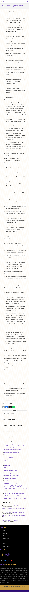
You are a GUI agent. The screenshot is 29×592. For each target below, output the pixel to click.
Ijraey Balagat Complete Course (11, 475)
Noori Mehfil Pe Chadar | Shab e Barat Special (14, 512)
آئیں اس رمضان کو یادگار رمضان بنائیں (13, 486)
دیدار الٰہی (6, 460)
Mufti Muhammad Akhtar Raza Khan (12, 425)
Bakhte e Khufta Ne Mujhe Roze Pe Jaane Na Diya (15, 508)
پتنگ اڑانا (6, 467)
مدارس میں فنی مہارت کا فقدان (11, 480)
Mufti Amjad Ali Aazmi (8, 413)
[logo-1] (2, 1)
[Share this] (6, 407)
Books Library (6, 538)
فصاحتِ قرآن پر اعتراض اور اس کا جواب (13, 495)
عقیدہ (5, 462)
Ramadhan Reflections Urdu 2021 (12, 452)
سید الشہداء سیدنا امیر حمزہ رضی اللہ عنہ (14, 493)
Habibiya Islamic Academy (10, 470)
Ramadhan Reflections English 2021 (12, 449)
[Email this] (3, 407)
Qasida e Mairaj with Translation (10, 520)
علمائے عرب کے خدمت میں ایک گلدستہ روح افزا (15, 498)
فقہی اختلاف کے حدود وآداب (10, 483)
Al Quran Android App (9, 454)
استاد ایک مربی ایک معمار (10, 478)
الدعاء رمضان (7, 465)
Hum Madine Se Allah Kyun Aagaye (11, 505)
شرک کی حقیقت (8, 473)
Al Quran (5, 533)
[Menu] (24, 1)
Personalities (6, 541)
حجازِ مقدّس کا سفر (8, 457)
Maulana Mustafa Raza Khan (10, 419)
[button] (27, 1)
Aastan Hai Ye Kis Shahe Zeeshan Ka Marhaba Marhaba (14, 516)
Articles (4, 543)
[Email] (1, 560)
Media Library (6, 535)
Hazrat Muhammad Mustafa (10, 431)
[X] (8, 560)
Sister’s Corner (6, 546)
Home (4, 530)
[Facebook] (5, 560)
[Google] (11, 560)
